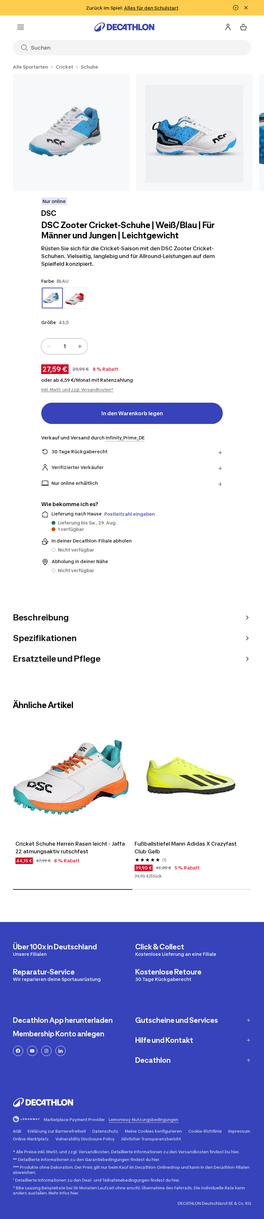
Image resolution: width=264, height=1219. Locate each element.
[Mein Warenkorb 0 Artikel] (243, 27)
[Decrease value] (49, 346)
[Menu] (20, 27)
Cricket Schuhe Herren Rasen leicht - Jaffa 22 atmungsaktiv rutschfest (70, 847)
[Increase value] (80, 346)
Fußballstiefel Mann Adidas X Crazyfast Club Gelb (186, 847)
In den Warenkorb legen (132, 413)
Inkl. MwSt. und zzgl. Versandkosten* (77, 389)
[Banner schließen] (246, 8)
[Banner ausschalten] (236, 8)
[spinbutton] (64, 346)
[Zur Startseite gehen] (124, 27)
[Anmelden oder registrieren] (228, 27)
